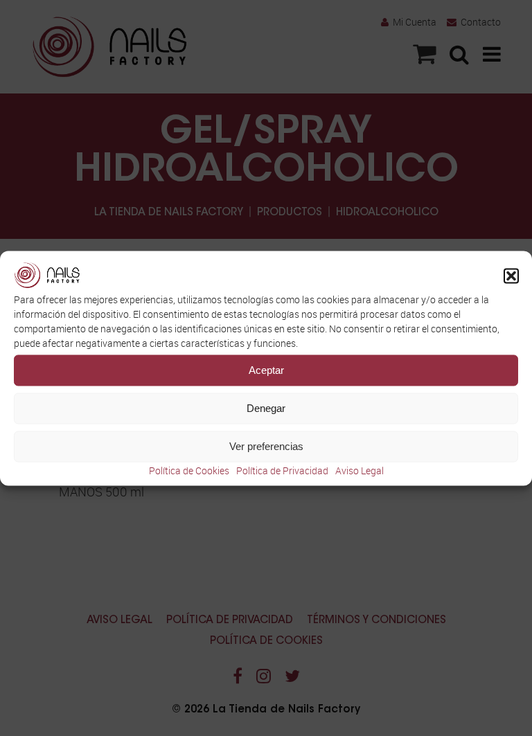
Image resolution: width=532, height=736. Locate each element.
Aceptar (266, 370)
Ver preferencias (266, 446)
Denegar (266, 408)
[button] (511, 275)
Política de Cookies (189, 469)
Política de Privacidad (282, 469)
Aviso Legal (359, 469)
